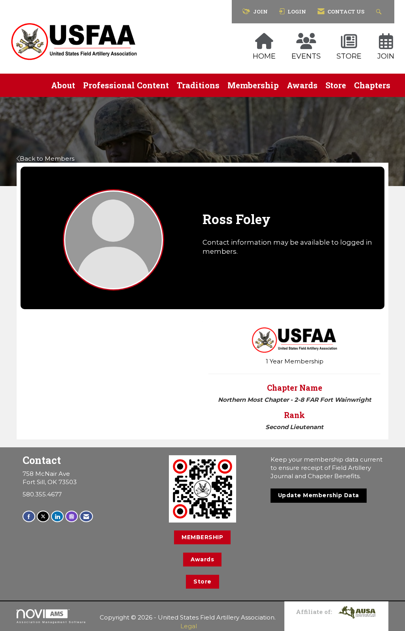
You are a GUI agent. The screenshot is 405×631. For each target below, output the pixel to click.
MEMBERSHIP (202, 537)
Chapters (372, 85)
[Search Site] (379, 12)
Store (336, 85)
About (63, 85)
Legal (188, 626)
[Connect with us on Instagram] (71, 516)
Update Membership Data (318, 495)
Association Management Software (51, 622)
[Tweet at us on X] (43, 516)
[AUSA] (357, 612)
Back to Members (47, 158)
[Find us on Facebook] (29, 516)
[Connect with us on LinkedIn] (57, 516)
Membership (253, 85)
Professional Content (126, 85)
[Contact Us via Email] (86, 516)
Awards (302, 85)
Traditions (198, 85)
